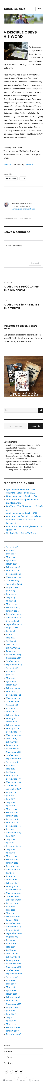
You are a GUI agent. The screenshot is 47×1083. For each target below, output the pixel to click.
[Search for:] (21, 410)
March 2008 (11, 994)
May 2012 (10, 849)
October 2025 (12, 580)
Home (7, 1045)
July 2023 (10, 671)
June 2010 (10, 910)
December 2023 (13, 654)
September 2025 (14, 584)
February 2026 (13, 567)
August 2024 (12, 627)
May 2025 (10, 597)
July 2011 (10, 873)
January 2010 (12, 920)
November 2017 (13, 782)
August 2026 (12, 547)
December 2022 (13, 695)
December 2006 (13, 1034)
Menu (39, 9)
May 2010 (10, 913)
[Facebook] (21, 1072)
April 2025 (11, 601)
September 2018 (13, 758)
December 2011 (13, 866)
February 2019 (13, 742)
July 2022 (10, 708)
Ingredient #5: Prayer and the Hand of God (22, 464)
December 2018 (13, 748)
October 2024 (12, 621)
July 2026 (10, 550)
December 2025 (13, 574)
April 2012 (11, 853)
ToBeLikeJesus (14, 9)
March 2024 (11, 644)
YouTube (8, 1057)
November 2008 (13, 967)
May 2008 (10, 987)
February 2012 (13, 859)
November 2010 (13, 893)
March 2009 (12, 953)
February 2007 (13, 1027)
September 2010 (13, 900)
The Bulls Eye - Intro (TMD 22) (21, 533)
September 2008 (14, 973)
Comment (35, 263)
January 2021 (12, 718)
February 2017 (12, 812)
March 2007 (11, 1024)
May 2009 (11, 947)
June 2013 (10, 836)
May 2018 (10, 769)
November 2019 (13, 735)
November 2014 (13, 832)
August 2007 (12, 1007)
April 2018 (11, 772)
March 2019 (11, 738)
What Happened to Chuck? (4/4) (21, 513)
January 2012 (12, 863)
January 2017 (12, 816)
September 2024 (14, 624)
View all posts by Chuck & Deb (23, 209)
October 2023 (12, 661)
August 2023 (12, 668)
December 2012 (13, 846)
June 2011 (10, 876)
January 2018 (12, 775)
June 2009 (11, 943)
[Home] (6, 1072)
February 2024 (13, 648)
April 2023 (11, 681)
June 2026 (11, 554)
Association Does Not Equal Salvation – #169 (23, 445)
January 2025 (12, 611)
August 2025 (12, 587)
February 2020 (13, 725)
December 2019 (13, 732)
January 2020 (12, 728)
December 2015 (13, 826)
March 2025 (11, 604)
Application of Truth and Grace (20, 489)
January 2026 (12, 570)
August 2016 (12, 819)
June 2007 (11, 1014)
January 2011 (12, 886)
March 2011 (11, 879)
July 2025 (10, 590)
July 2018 (10, 765)
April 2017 (10, 806)
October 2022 (12, 701)
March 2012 (11, 856)
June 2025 (11, 594)
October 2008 (12, 970)
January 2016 (12, 822)
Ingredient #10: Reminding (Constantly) (21, 448)
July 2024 (10, 631)
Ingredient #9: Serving (14, 451)
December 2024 (13, 614)
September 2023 (14, 664)
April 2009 (11, 950)
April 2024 (11, 641)
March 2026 (12, 564)
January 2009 (12, 960)
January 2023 (12, 691)
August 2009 (12, 937)
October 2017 (12, 785)
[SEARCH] (40, 410)
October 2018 (12, 755)
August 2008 (12, 977)
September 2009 (14, 933)
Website (8, 1051)
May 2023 (10, 678)
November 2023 (13, 658)
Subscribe (35, 426)
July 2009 (10, 940)
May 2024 (10, 638)
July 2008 (10, 980)
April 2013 (10, 842)
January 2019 (12, 745)
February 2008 (13, 997)
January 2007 (12, 1031)
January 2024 (12, 651)
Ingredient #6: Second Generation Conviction (23, 462)
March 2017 (11, 809)
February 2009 (13, 957)
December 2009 (13, 923)
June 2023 (11, 674)
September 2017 (13, 789)
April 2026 (11, 560)
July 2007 (10, 1010)
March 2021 (11, 711)
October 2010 (12, 896)
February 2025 (13, 607)
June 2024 (11, 634)
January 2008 (12, 1000)
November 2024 (13, 617)
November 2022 (13, 698)
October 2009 (12, 930)
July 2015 (10, 829)
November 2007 (13, 1004)
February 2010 (13, 916)
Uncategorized (25, 218)
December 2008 (13, 963)
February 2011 (12, 883)
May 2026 (11, 557)
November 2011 (13, 869)
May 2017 (10, 802)
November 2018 (13, 752)
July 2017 (10, 795)
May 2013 (10, 839)
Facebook (8, 1063)
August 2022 (12, 705)
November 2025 (13, 577)
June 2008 (11, 984)
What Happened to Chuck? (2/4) (21, 496)
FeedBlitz (28, 164)
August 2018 (12, 762)
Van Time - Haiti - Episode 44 (20, 493)
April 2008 (11, 990)
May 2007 (10, 1017)
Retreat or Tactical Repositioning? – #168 (21, 453)
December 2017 (13, 779)
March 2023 (11, 685)
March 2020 (11, 722)
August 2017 (12, 792)
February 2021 (13, 715)
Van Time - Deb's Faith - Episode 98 (23, 516)
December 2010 (13, 890)
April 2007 (11, 1021)
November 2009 (13, 926)
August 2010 (12, 903)
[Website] (11, 1072)
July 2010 (10, 906)
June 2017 (10, 799)
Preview (7, 164)
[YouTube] (16, 1072)
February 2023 (13, 688)
